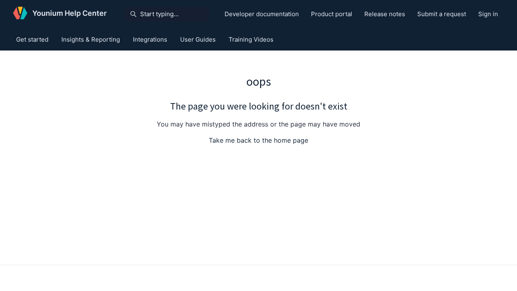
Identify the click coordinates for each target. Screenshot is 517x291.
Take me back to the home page (258, 140)
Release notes (384, 14)
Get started (32, 39)
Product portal (331, 14)
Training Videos (251, 39)
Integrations (150, 39)
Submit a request (441, 14)
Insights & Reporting (90, 39)
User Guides (198, 39)
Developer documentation (262, 14)
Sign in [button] (488, 14)
